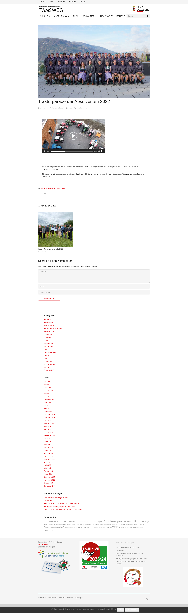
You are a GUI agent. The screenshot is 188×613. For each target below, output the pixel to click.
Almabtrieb (61, 522)
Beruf (83, 522)
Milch (109, 524)
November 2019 (49, 453)
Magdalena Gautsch (58, 108)
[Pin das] (45, 193)
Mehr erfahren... (132, 609)
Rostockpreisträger (131, 524)
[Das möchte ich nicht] (186, 610)
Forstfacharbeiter (50, 331)
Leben (46, 340)
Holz (142, 522)
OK (120, 609)
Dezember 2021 (49, 414)
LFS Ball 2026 (78, 524)
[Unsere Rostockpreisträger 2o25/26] (55, 229)
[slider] (72, 151)
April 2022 (47, 409)
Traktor (64, 188)
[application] (73, 136)
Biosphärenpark (113, 521)
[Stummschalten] (99, 151)
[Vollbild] (102, 151)
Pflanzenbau (48, 346)
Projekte (47, 355)
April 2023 (47, 394)
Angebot (78, 522)
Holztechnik (48, 334)
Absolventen (51, 188)
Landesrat (68, 524)
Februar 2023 (48, 397)
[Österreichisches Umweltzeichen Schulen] (55, 566)
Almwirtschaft (48, 322)
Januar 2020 (48, 450)
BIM (95, 522)
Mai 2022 (47, 406)
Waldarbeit (123, 527)
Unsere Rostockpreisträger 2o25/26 (50, 249)
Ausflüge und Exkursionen (53, 328)
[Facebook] (147, 598)
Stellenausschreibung (70, 527)
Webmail (70, 598)
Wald (115, 527)
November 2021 (49, 417)
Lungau (96, 524)
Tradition (58, 188)
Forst (137, 521)
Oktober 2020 (48, 432)
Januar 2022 (48, 411)
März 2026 (47, 388)
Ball (81, 522)
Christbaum (127, 522)
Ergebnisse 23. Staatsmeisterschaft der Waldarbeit (61, 503)
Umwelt (104, 527)
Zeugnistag (48, 500)
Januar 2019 (48, 474)
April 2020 (47, 444)
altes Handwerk (49, 325)
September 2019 (49, 459)
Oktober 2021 (48, 420)
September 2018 (49, 486)
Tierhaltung (48, 361)
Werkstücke (140, 527)
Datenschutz (52, 598)
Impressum (42, 598)
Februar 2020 (48, 447)
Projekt (123, 524)
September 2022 (49, 400)
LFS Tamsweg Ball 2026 (88, 524)
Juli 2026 (47, 382)
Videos (70, 108)
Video (109, 527)
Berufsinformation (89, 522)
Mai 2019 (47, 462)
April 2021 (47, 426)
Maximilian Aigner (104, 524)
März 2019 (47, 468)
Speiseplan (79, 598)
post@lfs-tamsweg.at (46, 547)
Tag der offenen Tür (84, 527)
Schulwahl (142, 524)
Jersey (50, 524)
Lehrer (73, 524)
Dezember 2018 (49, 477)
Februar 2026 (48, 391)
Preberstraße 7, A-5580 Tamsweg (51, 542)
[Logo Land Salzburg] (141, 9)
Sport (45, 358)
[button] (49, 16)
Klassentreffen (62, 524)
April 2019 (47, 465)
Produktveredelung (50, 352)
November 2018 (49, 480)
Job (53, 524)
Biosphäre (99, 522)
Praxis (46, 349)
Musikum (113, 524)
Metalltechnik (48, 343)
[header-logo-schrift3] (51, 9)
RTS (137, 524)
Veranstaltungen (49, 364)
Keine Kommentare (82, 108)
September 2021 (49, 423)
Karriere (57, 524)
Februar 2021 (48, 429)
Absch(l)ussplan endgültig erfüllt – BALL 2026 (59, 506)
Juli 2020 (47, 438)
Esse (133, 522)
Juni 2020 (47, 441)
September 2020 (49, 435)
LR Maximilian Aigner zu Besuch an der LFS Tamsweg (63, 509)
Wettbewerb (48, 530)
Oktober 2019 (48, 456)
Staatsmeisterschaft (54, 527)
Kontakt (62, 598)
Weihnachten (131, 527)
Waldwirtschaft (49, 370)
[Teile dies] (40, 193)
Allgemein (47, 319)
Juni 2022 (47, 403)
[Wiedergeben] (45, 151)
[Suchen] (147, 16)
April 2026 (47, 385)
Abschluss (44, 188)
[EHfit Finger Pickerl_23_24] (94, 555)
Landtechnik (48, 337)
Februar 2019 (48, 471)
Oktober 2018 (48, 483)
